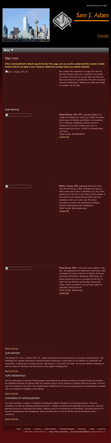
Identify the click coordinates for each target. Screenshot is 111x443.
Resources (82, 429)
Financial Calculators (67, 429)
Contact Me (64, 137)
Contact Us (102, 429)
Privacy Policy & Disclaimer (58, 432)
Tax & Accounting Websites (80, 432)
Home (18, 429)
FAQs (92, 429)
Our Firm (28, 429)
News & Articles (50, 429)
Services (38, 429)
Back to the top (11, 348)
